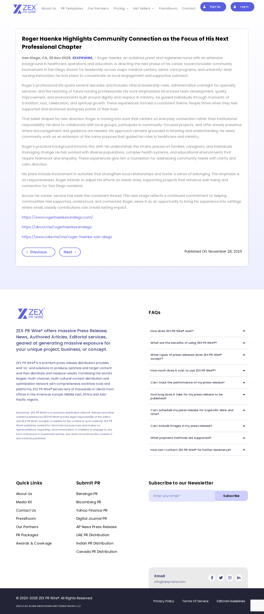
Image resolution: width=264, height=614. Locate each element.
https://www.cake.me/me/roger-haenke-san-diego (67, 236)
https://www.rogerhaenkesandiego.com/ (57, 217)
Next (68, 252)
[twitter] (220, 577)
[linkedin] (238, 577)
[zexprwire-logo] (25, 4)
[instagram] (229, 577)
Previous (38, 252)
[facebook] (212, 577)
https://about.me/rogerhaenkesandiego (57, 227)
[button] (198, 331)
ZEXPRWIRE (82, 57)
